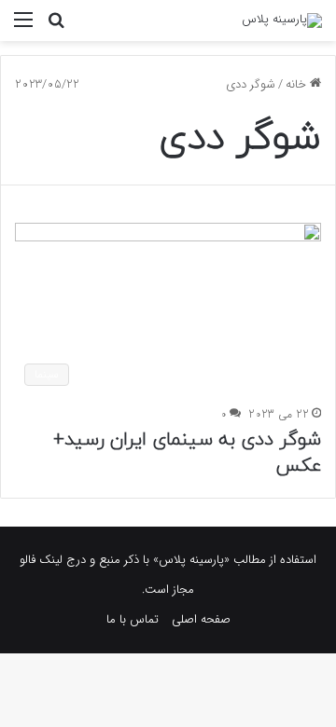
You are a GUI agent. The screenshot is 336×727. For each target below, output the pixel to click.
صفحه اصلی (201, 619)
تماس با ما (132, 619)
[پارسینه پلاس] (282, 20)
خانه (298, 84)
